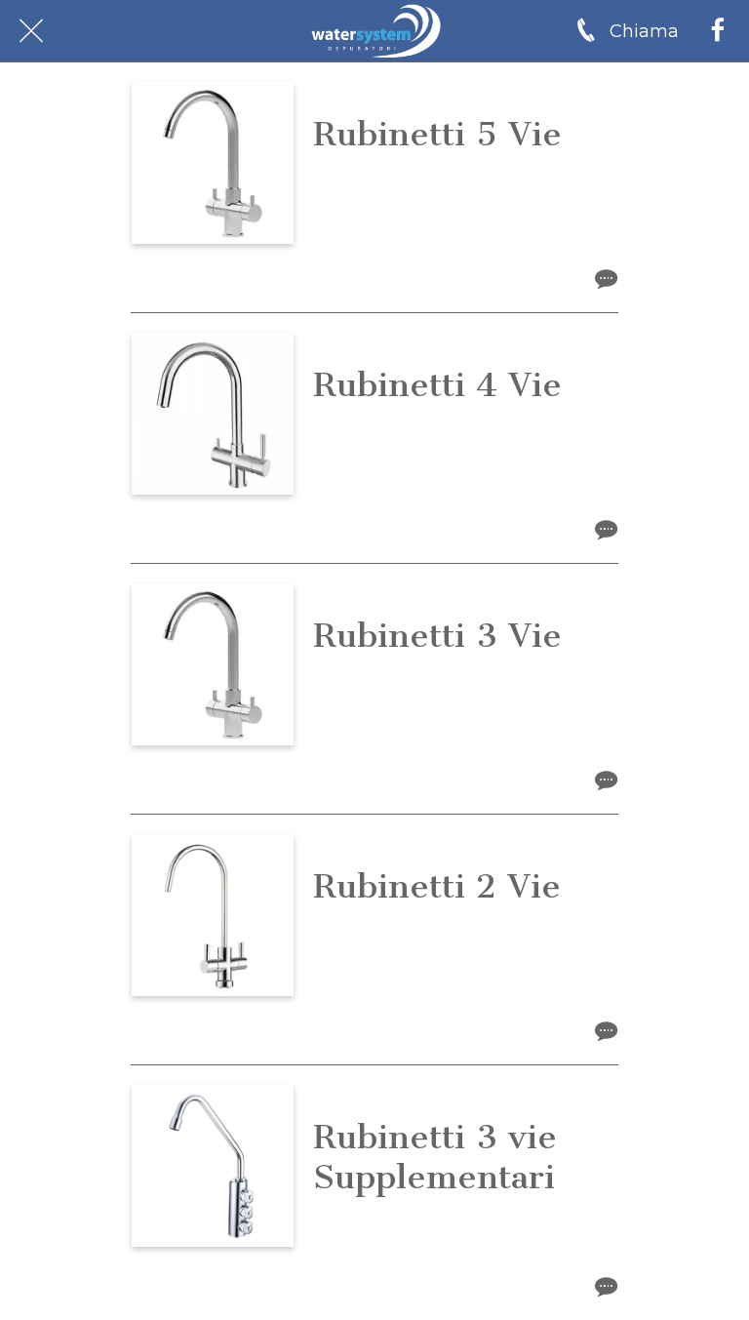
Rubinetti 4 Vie (437, 385)
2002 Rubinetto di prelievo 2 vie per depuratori (455, 938)
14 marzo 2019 (380, 344)
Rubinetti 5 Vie (437, 134)
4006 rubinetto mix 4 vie (425, 426)
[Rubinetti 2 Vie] (213, 915)
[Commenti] (606, 278)
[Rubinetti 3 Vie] (213, 664)
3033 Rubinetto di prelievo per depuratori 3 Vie (447, 1229)
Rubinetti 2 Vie (437, 886)
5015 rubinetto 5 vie (403, 175)
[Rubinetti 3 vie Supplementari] (213, 1166)
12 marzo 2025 (381, 1096)
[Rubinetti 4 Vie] (213, 414)
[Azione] (717, 31)
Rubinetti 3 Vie (437, 636)
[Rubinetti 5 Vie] (213, 163)
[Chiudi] (31, 31)
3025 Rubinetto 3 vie (407, 676)
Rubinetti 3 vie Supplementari (435, 1157)
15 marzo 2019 (379, 93)
